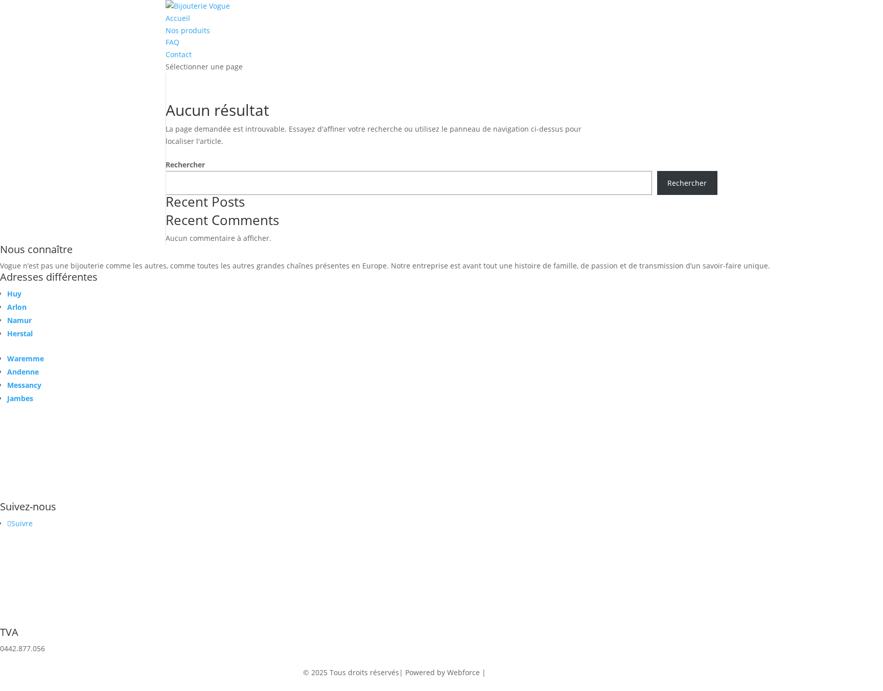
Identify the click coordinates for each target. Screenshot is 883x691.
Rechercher (185, 164)
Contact (179, 54)
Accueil (178, 18)
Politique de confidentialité (534, 672)
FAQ (172, 42)
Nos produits (188, 30)
